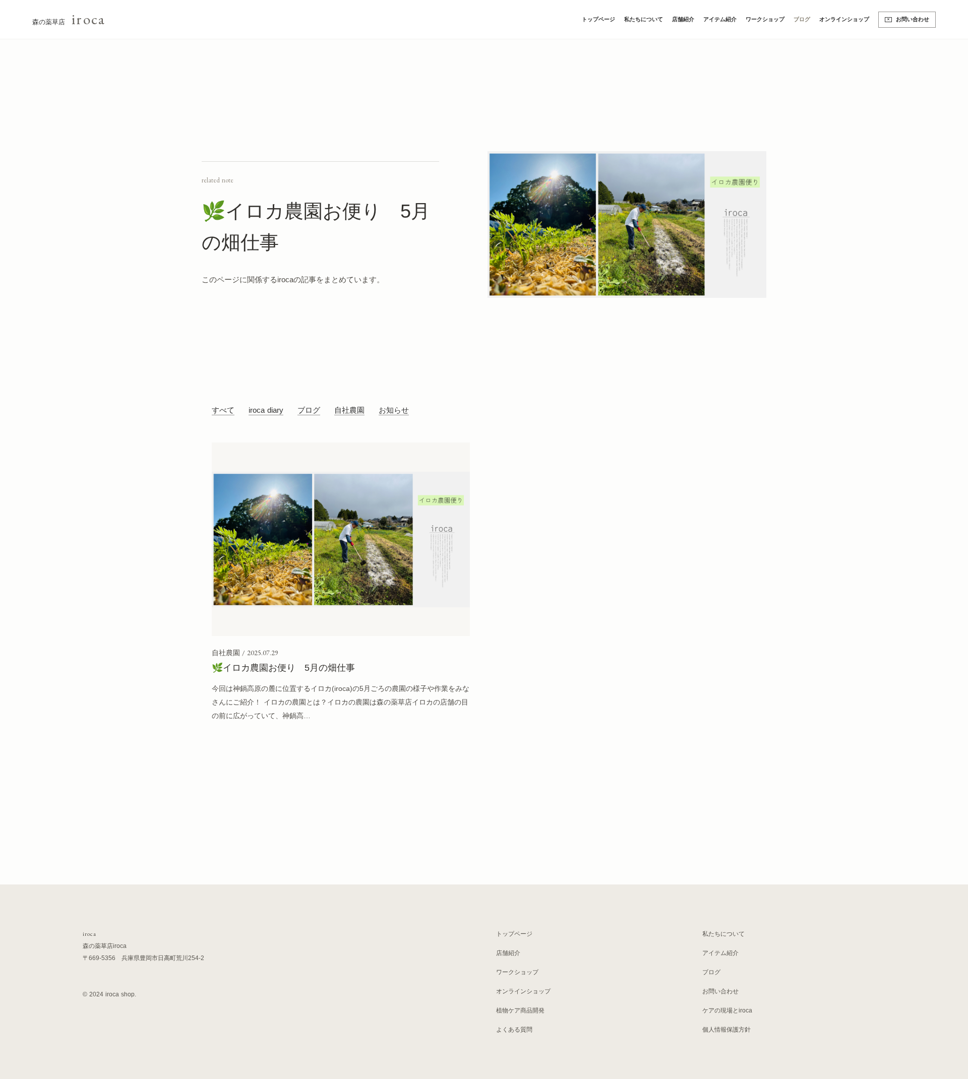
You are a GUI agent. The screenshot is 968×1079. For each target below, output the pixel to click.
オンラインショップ (844, 19)
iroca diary (266, 410)
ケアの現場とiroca (727, 1010)
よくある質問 (514, 1029)
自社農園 (349, 410)
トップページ (598, 19)
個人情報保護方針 (726, 1029)
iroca (89, 934)
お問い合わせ (912, 19)
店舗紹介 (683, 19)
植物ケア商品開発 (520, 1010)
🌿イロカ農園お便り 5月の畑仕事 (283, 668)
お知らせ (394, 410)
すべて (223, 410)
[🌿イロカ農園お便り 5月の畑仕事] (341, 539)
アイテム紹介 (720, 19)
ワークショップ (765, 19)
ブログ (802, 19)
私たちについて (643, 19)
